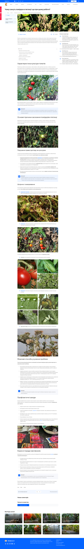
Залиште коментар (23, 502)
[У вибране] (21, 515)
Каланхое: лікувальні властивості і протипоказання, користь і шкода (70, 63)
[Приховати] (56, 49)
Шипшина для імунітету (66, 41)
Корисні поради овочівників (23, 59)
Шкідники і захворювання (23, 55)
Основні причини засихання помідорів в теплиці (26, 52)
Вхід (74, 1)
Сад (35, 4)
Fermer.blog (6, 4)
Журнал (22, 4)
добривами (40, 157)
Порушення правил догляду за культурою (25, 53)
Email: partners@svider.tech (60, 545)
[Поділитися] (51, 34)
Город (40, 4)
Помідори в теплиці (17, 12)
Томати (11, 12)
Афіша (11, 4)
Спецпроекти (75, 4)
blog (7, 1)
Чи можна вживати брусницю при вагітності (69, 56)
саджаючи (34, 410)
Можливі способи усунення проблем (24, 56)
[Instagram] (21, 1)
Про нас (57, 541)
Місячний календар (55, 4)
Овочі (21, 487)
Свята (63, 4)
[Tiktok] (23, 1)
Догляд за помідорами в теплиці (10, 22)
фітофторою (23, 223)
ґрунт (41, 420)
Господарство (29, 4)
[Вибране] (78, 1)
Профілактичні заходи (22, 58)
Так (37, 491)
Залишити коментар (23, 505)
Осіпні (25, 487)
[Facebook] (17, 1)
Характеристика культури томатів (24, 50)
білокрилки (23, 290)
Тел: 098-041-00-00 (59, 543)
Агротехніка (47, 4)
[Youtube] (15, 1)
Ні (39, 491)
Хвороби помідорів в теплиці (10, 19)
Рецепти (68, 4)
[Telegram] (19, 1)
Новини (16, 4)
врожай (52, 454)
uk (69, 1)
